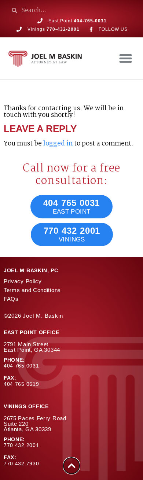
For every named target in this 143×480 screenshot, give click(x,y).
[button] (125, 58)
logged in (58, 144)
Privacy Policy (23, 281)
